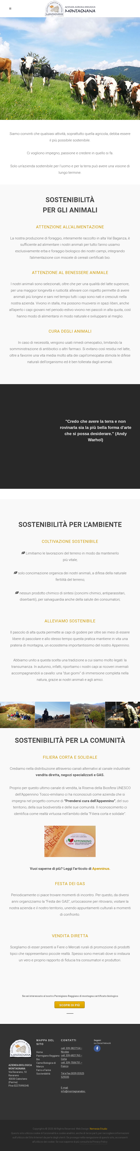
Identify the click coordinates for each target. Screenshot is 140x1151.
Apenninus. (101, 869)
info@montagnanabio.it (74, 1091)
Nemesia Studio (98, 1128)
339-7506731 (73, 1062)
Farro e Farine (43, 1070)
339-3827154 (73, 1048)
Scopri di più (69, 1005)
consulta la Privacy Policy (93, 1141)
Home (39, 1052)
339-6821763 (73, 1055)
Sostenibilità (43, 1073)
